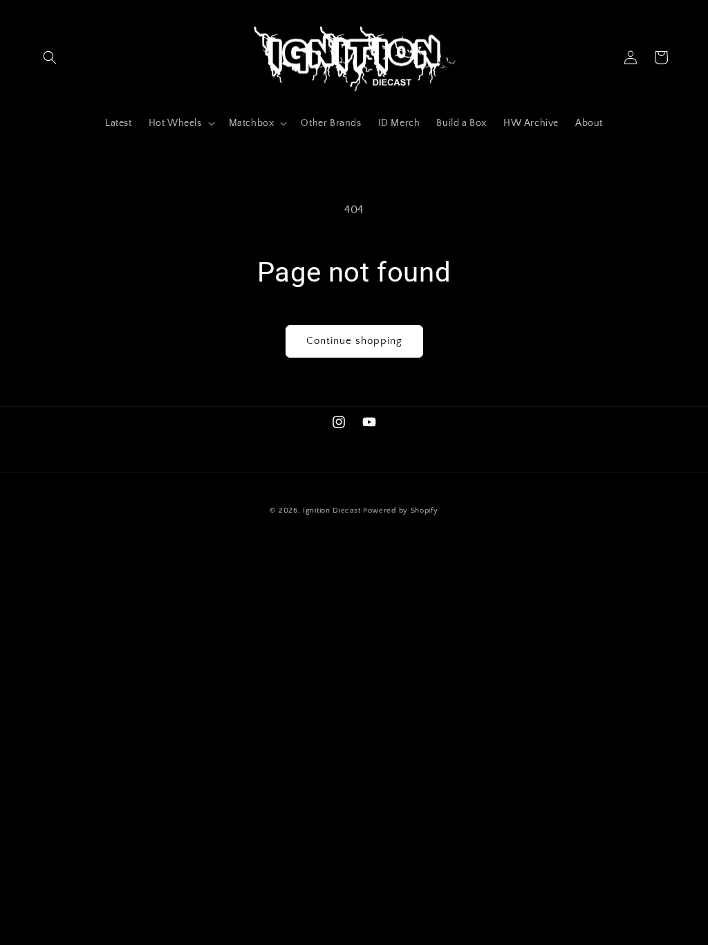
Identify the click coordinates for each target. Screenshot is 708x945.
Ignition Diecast (331, 510)
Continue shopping (354, 341)
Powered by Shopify (400, 510)
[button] (50, 57)
